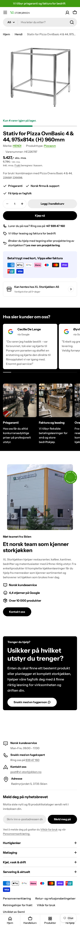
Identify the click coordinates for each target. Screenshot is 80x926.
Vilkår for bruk (49, 829)
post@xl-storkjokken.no (25, 772)
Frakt (17, 165)
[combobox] (40, 22)
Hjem (6, 34)
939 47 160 (32, 760)
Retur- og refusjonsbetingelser (55, 898)
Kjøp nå (40, 215)
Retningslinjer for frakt (17, 905)
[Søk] (72, 22)
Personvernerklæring (17, 898)
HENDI (17, 146)
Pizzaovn (50, 146)
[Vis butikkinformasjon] (71, 289)
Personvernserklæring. (16, 833)
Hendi (19, 34)
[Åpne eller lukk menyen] (5, 12)
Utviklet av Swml (14, 912)
